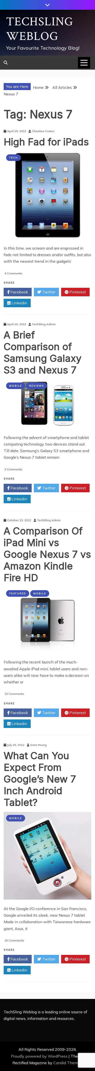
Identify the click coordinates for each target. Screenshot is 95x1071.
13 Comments (14, 694)
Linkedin (18, 302)
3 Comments (13, 469)
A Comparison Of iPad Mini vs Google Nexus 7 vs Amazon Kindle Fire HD (47, 554)
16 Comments (14, 940)
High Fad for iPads (46, 142)
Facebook (19, 291)
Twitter (48, 291)
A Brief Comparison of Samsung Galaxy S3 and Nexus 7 (42, 352)
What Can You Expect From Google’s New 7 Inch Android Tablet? (40, 779)
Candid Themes (67, 1062)
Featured (17, 593)
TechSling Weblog (39, 29)
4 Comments (13, 273)
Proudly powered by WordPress (39, 1056)
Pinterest (77, 291)
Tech (13, 157)
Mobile (15, 385)
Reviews (36, 385)
